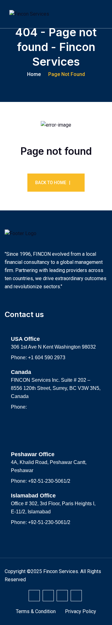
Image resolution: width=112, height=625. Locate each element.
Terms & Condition (36, 611)
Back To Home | (52, 182)
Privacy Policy (80, 611)
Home (34, 74)
